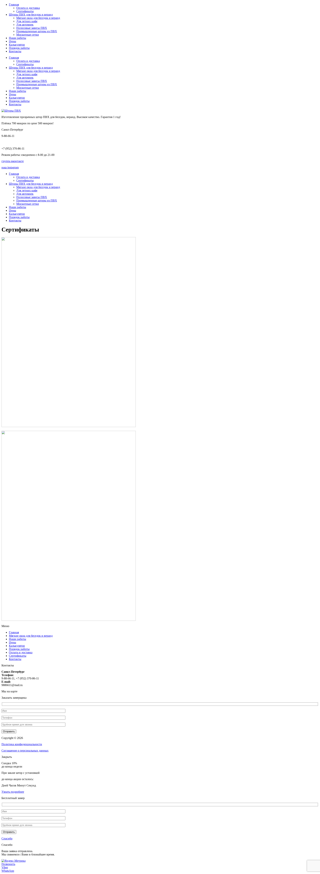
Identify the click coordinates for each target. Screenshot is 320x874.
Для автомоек (25, 24)
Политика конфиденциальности (21, 744)
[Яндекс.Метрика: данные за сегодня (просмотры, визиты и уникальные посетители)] (13, 860)
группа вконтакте (12, 161)
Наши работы (17, 38)
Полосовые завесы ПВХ (31, 27)
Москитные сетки (27, 34)
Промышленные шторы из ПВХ (36, 31)
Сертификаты (25, 11)
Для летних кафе (26, 21)
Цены (12, 41)
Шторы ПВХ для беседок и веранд (31, 14)
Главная (14, 4)
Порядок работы (19, 48)
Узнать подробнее (12, 791)
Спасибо (6, 838)
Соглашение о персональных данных (25, 750)
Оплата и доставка (28, 7)
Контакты (15, 51)
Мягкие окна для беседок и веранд (38, 17)
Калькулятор (17, 44)
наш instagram (10, 167)
